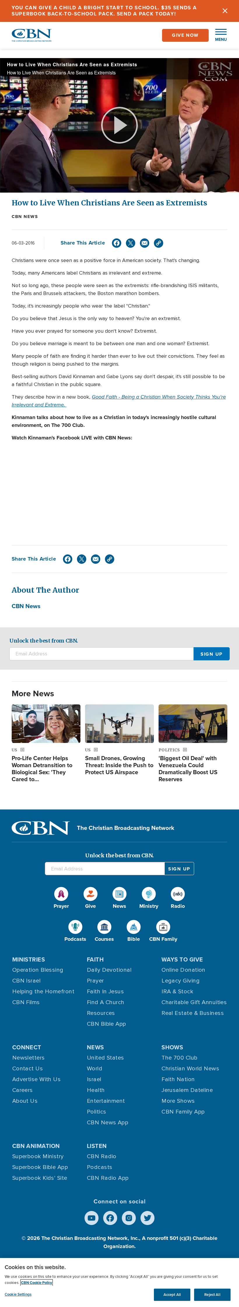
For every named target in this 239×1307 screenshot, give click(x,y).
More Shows (178, 1100)
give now (185, 35)
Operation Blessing (38, 969)
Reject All (212, 1294)
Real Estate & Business (192, 1013)
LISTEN (97, 1146)
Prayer (95, 980)
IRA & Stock (177, 991)
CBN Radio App (108, 1178)
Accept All (172, 1294)
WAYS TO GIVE (182, 959)
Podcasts (100, 1167)
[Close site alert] (225, 11)
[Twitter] (130, 243)
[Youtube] (92, 1218)
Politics (96, 1111)
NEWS (95, 1047)
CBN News (25, 216)
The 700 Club (179, 1057)
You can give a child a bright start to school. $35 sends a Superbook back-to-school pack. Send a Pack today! (104, 11)
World (94, 1068)
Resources (101, 1013)
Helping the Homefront (43, 991)
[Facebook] (116, 243)
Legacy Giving (180, 980)
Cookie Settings (18, 1294)
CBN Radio (102, 1156)
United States (105, 1057)
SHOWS (172, 1047)
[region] (119, 1282)
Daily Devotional (109, 969)
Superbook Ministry (38, 1156)
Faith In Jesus (105, 991)
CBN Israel (26, 980)
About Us (25, 1100)
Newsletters (28, 1057)
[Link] (158, 243)
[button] (218, 35)
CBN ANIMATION (36, 1146)
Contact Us (27, 1068)
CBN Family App (183, 1111)
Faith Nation (178, 1079)
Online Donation (183, 969)
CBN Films (26, 1002)
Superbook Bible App (40, 1167)
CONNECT (26, 1047)
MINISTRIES (28, 959)
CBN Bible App (106, 1023)
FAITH (95, 959)
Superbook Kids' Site (39, 1178)
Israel (94, 1079)
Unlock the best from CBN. (43, 640)
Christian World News (190, 1068)
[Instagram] (129, 1218)
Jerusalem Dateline (187, 1090)
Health (96, 1090)
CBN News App (107, 1122)
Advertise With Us (36, 1079)
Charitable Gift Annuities (194, 1002)
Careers (22, 1090)
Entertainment (106, 1100)
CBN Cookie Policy (36, 1282)
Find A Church (105, 1002)
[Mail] (144, 243)
